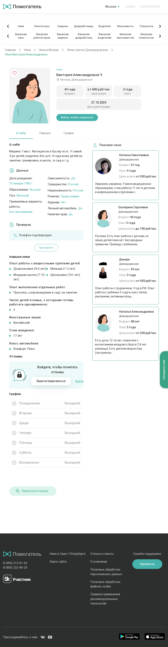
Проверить (46, 247)
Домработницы (83, 26)
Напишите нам (164, 370)
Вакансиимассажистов (125, 36)
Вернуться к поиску (35, 491)
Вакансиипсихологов (146, 36)
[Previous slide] (8, 26)
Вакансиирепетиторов (41, 36)
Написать (147, 564)
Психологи (146, 26)
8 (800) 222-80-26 (15, 567)
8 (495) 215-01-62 (15, 563)
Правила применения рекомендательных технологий (105, 598)
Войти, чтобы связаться (77, 117)
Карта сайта (58, 561)
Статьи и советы (102, 554)
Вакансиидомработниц (83, 36)
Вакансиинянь (21, 36)
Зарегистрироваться (51, 381)
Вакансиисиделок (63, 36)
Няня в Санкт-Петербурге (67, 554)
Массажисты (125, 26)
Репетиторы (42, 26)
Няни (21, 26)
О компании (98, 561)
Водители (105, 26)
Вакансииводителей (104, 36)
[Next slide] (160, 26)
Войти (79, 381)
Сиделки (62, 26)
